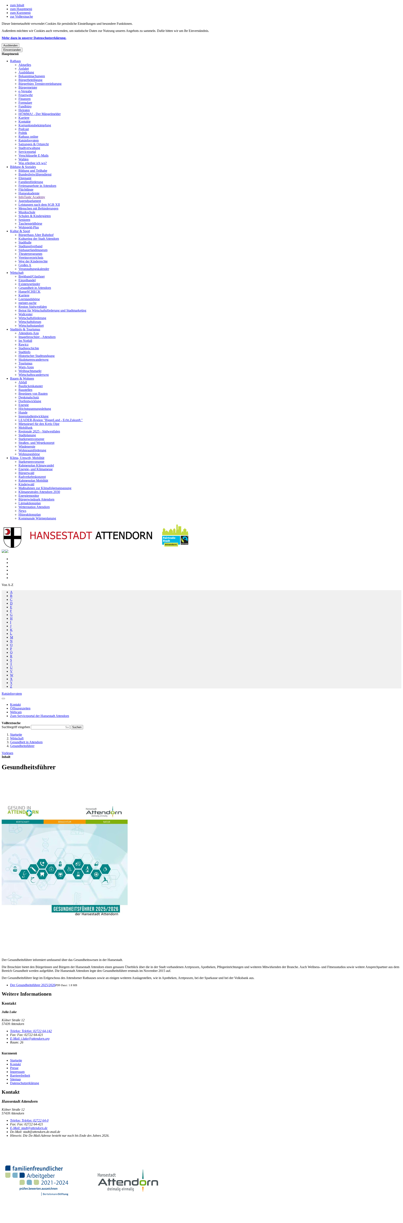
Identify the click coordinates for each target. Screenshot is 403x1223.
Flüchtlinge (25, 189)
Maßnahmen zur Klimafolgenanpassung (44, 488)
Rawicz (23, 344)
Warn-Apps (26, 367)
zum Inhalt (17, 5)
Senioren (24, 220)
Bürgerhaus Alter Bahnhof (36, 235)
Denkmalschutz (28, 397)
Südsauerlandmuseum (32, 250)
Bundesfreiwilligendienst (34, 174)
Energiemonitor (28, 495)
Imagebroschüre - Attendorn (37, 337)
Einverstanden (12, 49)
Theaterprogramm (30, 254)
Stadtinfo (24, 352)
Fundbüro (24, 106)
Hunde (22, 412)
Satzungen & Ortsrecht (33, 144)
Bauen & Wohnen (22, 378)
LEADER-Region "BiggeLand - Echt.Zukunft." (50, 420)
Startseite (16, 734)
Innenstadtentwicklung (33, 416)
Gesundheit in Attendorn (34, 288)
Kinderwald (26, 484)
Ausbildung (26, 72)
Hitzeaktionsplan (29, 514)
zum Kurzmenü (20, 12)
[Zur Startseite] (96, 547)
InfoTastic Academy (31, 197)
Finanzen (24, 99)
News (22, 511)
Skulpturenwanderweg (33, 359)
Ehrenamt (24, 178)
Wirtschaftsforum (29, 322)
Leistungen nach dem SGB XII (39, 204)
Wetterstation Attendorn (34, 507)
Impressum (17, 1072)
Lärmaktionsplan (29, 503)
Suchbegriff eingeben (16, 727)
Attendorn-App (28, 333)
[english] (3, 551)
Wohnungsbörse (29, 454)
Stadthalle (24, 242)
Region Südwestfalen (32, 306)
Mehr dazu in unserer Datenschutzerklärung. (34, 38)
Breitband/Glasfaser (31, 276)
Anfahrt (23, 68)
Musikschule (26, 212)
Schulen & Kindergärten (34, 216)
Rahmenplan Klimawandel (36, 465)
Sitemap (15, 1079)
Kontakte (24, 121)
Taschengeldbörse (30, 223)
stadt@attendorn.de (28, 1128)
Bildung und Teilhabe (32, 170)
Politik (22, 133)
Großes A (24, 265)
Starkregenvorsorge (31, 439)
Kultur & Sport (20, 231)
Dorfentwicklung (29, 401)
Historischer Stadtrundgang (36, 356)
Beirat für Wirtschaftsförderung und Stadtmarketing (52, 310)
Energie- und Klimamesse (35, 469)
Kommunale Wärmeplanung (37, 518)
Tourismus (25, 363)
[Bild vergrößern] (65, 865)
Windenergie (26, 446)
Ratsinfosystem (28, 140)
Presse (14, 1068)
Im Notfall (25, 340)
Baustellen (25, 390)
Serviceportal (27, 151)
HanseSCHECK (29, 291)
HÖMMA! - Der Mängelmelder (39, 114)
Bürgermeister (27, 87)
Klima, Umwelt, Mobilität (27, 458)
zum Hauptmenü (21, 9)
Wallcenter (25, 314)
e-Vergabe (25, 91)
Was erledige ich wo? (32, 163)
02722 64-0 (29, 1120)
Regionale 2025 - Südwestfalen (39, 431)
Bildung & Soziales (23, 167)
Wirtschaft (17, 272)
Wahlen (23, 159)
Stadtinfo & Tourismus (25, 329)
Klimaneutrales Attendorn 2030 (39, 492)
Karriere (23, 117)
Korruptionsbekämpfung (34, 125)
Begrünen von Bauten (33, 393)
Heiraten (24, 110)
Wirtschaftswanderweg (33, 374)
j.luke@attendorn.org (30, 1038)
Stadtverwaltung (29, 148)
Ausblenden (10, 45)
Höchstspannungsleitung (34, 408)
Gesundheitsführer (22, 746)
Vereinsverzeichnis (30, 257)
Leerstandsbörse (29, 299)
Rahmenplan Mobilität (33, 480)
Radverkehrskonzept (32, 476)
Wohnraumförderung (32, 450)
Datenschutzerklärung (24, 1083)
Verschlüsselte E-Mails (33, 155)
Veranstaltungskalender (33, 269)
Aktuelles (24, 65)
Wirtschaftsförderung (32, 318)
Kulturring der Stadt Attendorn (38, 238)
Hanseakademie (28, 193)
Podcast (23, 129)
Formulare (25, 102)
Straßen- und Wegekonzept (36, 442)
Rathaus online (28, 136)
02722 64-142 (31, 1031)
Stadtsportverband (30, 246)
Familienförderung (30, 182)
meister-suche (27, 303)
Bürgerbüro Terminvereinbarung (39, 83)
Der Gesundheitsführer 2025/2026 (32, 985)
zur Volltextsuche (21, 16)
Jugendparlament (29, 201)
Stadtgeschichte (28, 348)
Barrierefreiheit (20, 1075)
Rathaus (15, 61)
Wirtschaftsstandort (31, 325)
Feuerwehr (25, 95)
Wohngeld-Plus (28, 227)
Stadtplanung (27, 435)
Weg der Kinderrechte (33, 261)
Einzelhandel (27, 280)
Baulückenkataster (30, 386)
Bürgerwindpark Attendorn (36, 499)
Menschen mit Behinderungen (38, 208)
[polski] (6, 551)
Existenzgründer (29, 284)
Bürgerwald (26, 473)
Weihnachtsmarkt (29, 371)
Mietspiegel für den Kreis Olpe (38, 424)
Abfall (22, 382)
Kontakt (15, 1064)
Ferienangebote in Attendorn (37, 185)
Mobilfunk (25, 427)
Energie (23, 405)
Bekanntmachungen (31, 76)
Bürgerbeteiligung (30, 80)
